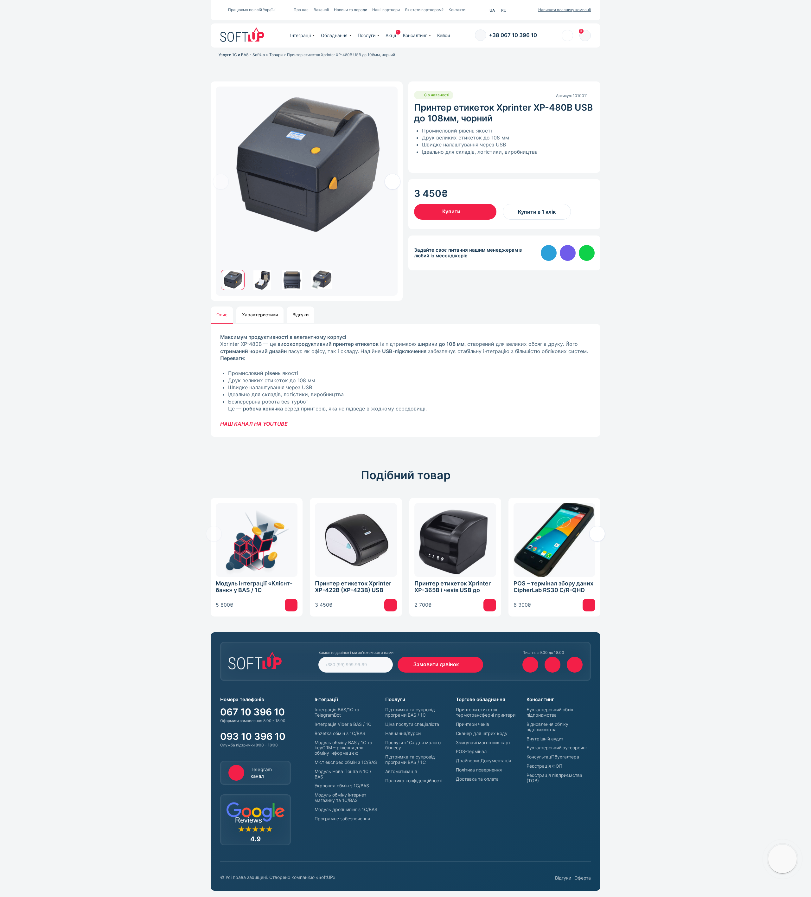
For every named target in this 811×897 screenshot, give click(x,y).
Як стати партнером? (424, 9)
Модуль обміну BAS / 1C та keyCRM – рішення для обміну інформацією (343, 748)
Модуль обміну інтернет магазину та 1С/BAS (340, 797)
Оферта (582, 878)
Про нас (301, 9)
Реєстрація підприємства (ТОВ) (554, 778)
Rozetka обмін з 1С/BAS (340, 733)
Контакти (457, 9)
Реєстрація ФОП (544, 766)
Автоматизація (401, 771)
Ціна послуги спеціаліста (412, 724)
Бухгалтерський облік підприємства (550, 712)
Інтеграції (300, 35)
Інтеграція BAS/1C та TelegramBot (337, 712)
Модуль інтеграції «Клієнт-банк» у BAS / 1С (254, 587)
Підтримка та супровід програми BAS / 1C (410, 712)
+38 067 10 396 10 (513, 35)
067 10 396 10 (252, 712)
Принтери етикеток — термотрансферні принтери (485, 712)
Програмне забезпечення (342, 818)
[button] (392, 182)
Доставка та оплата (477, 779)
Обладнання (334, 35)
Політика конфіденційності (413, 780)
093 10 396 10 (252, 736)
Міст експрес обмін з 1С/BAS (346, 762)
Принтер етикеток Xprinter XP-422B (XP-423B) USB (353, 587)
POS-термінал (471, 751)
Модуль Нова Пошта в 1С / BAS (343, 774)
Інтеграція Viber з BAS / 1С (343, 724)
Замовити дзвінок (436, 664)
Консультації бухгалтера (553, 756)
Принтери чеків (472, 724)
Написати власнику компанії (564, 9)
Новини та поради (350, 9)
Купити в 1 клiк (537, 212)
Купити (451, 211)
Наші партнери (386, 9)
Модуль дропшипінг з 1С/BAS (346, 809)
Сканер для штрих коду (482, 733)
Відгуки (563, 878)
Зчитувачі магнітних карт (483, 742)
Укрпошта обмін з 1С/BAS (342, 785)
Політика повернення (479, 769)
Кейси (443, 35)
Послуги (366, 35)
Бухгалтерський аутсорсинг (557, 747)
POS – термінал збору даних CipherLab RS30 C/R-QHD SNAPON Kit (553, 587)
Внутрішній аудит (545, 738)
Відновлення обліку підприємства (547, 727)
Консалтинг (415, 35)
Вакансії (321, 9)
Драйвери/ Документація (483, 760)
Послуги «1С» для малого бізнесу (413, 745)
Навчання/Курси (403, 733)
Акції (391, 35)
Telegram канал (261, 772)
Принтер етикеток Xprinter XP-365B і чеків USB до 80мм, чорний (452, 587)
